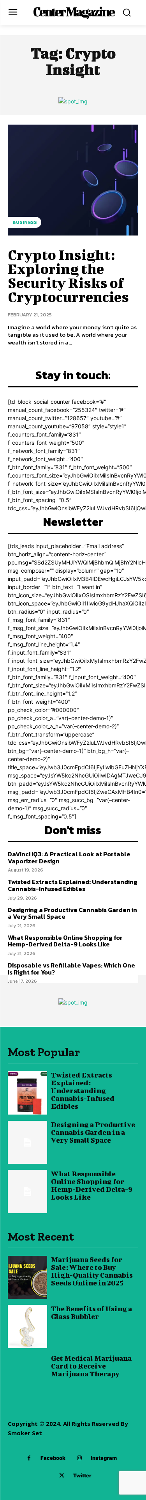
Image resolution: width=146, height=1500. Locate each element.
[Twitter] (62, 1475)
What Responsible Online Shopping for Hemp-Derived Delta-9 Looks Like (65, 941)
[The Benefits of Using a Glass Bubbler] (27, 1326)
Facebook (52, 1458)
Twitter (82, 1475)
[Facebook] (29, 1458)
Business (24, 222)
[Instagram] (79, 1458)
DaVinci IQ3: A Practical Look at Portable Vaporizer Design (69, 857)
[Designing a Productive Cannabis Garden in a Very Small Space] (27, 1142)
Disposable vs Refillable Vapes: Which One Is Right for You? (71, 968)
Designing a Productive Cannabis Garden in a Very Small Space (72, 913)
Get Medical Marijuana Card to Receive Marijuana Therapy (91, 1366)
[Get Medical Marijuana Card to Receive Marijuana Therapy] (27, 1376)
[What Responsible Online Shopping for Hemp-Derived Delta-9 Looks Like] (27, 1191)
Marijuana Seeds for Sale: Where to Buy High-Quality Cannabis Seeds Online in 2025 (92, 1271)
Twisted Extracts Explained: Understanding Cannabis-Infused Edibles (72, 885)
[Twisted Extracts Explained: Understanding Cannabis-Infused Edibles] (27, 1093)
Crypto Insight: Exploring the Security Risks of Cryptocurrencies (68, 275)
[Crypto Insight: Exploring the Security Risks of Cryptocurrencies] (73, 180)
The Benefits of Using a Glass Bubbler (91, 1313)
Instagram (104, 1458)
